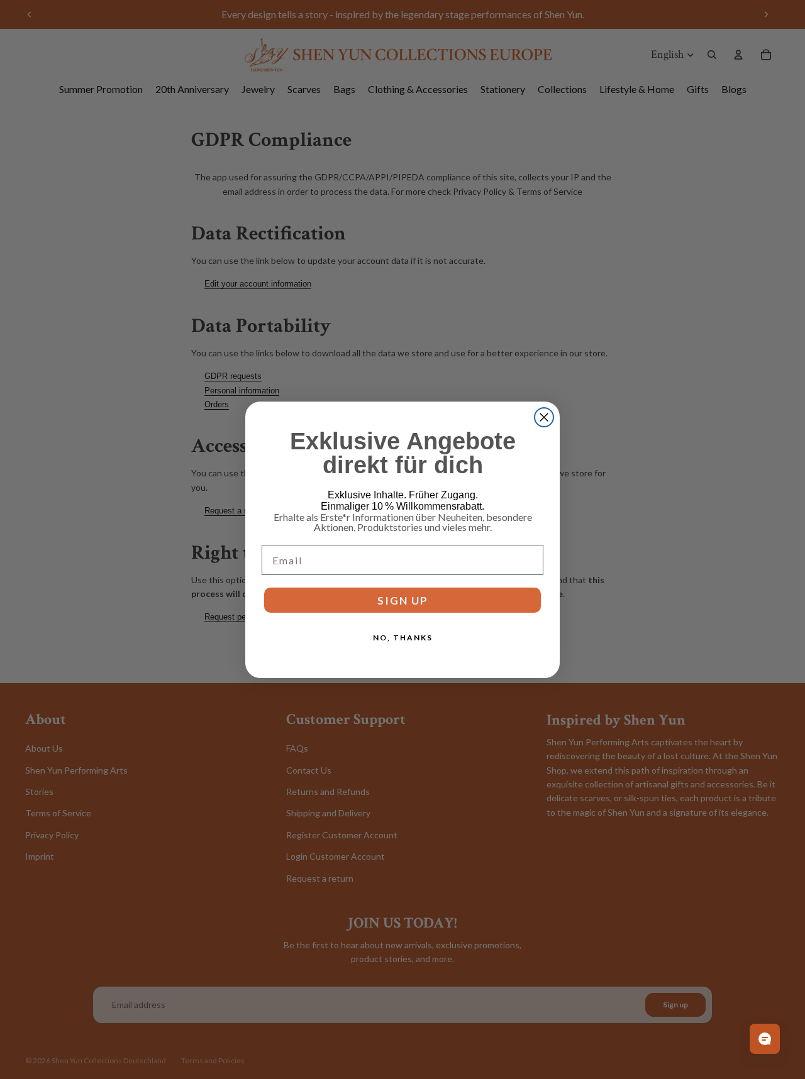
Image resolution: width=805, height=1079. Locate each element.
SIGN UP (402, 599)
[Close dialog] (544, 417)
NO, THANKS (403, 637)
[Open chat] (765, 1039)
